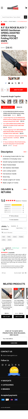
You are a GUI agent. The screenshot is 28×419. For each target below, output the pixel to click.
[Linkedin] (19, 83)
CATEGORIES (8, 385)
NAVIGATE (7, 380)
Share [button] (4, 273)
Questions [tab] (13, 226)
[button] (23, 273)
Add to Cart (18, 90)
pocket (21, 236)
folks (9, 236)
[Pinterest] (22, 83)
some (14, 236)
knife (9, 240)
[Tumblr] (19, 364)
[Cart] (26, 7)
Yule (3, 236)
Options (15, 145)
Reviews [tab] (4, 226)
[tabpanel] (6, 303)
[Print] (12, 83)
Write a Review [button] (14, 216)
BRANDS (6, 389)
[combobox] (12, 17)
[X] (15, 83)
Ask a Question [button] (14, 219)
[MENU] (2, 8)
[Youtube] (9, 364)
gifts (3, 240)
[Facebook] (5, 83)
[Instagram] (2, 364)
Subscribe (14, 343)
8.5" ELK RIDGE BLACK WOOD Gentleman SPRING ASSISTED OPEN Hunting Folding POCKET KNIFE (12, 266)
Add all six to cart (8, 107)
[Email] (9, 83)
